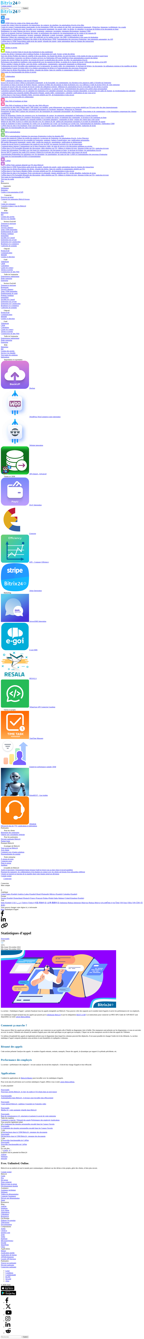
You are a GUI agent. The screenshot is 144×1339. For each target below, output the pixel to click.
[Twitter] (8, 1309)
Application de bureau (9, 1255)
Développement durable (9, 1186)
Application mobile (8, 1253)
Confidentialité (10, 1275)
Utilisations (5, 1214)
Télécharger (5, 1222)
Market (3, 1251)
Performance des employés (40, 1120)
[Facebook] (6, 1302)
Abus (7, 1281)
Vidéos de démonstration (9, 1194)
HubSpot (4, 1239)
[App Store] (7, 1290)
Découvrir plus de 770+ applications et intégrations (19, 826)
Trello (3, 1237)
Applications (55, 1120)
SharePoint (5, 1245)
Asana (3, 1229)
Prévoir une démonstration (10, 1198)
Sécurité (8, 1279)
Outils (3, 1176)
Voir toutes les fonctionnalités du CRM (14, 43)
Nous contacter (6, 1182)
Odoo (3, 1247)
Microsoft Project (7, 1241)
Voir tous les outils (7, 179)
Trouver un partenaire (8, 1263)
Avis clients (5, 1210)
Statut (3, 1200)
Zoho (3, 1235)
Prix (2, 181)
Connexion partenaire (8, 1267)
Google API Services (8, 1259)
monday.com (5, 1233)
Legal (7, 1271)
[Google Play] (8, 1295)
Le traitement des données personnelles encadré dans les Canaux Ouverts (27, 1128)
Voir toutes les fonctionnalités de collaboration (17, 97)
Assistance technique (8, 1190)
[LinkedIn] (7, 1327)
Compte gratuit (6, 6)
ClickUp (4, 1231)
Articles (3, 1206)
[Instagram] (7, 1321)
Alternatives (5, 1212)
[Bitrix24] (10, 4)
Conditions (9, 1273)
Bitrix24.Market (26, 1078)
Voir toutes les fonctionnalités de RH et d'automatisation (20, 156)
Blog (2, 909)
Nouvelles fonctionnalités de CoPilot (14, 1144)
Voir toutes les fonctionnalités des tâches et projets (18, 72)
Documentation (6, 1224)
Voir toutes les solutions (9, 355)
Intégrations (5, 357)
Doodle (3, 1243)
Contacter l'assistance (8, 1196)
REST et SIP (81, 1015)
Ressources (5, 1216)
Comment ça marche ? (9, 1120)
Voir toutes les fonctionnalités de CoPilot (15, 177)
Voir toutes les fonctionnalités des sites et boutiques (19, 128)
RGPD (7, 1277)
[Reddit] (8, 1333)
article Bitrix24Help (23, 1017)
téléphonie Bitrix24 (54, 1015)
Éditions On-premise (8, 1220)
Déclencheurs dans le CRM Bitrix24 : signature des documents (23, 1136)
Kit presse (4, 1180)
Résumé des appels (24, 1120)
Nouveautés (5, 939)
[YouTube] (8, 1315)
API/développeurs (7, 1257)
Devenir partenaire (7, 1265)
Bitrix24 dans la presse (9, 1184)
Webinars (4, 1192)
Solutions (4, 1208)
